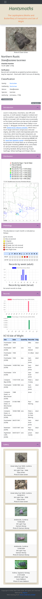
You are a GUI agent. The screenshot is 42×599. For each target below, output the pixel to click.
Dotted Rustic (17, 128)
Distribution (8, 156)
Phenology (7, 225)
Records (6, 294)
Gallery (6, 444)
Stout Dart (14, 140)
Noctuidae (13, 83)
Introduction (8, 107)
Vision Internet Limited (27, 595)
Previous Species (7, 99)
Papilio (25, 593)
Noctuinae (13, 86)
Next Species (36, 103)
